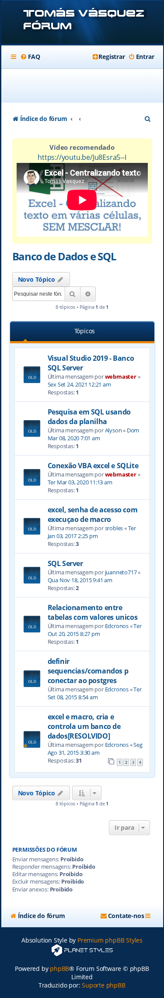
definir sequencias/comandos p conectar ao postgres (88, 670)
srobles (114, 528)
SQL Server (65, 563)
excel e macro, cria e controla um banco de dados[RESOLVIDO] (84, 726)
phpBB (59, 968)
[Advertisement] (87, 86)
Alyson (113, 430)
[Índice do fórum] (82, 22)
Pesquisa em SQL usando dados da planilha (89, 416)
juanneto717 (121, 572)
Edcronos (117, 626)
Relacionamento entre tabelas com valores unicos (93, 612)
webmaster (120, 376)
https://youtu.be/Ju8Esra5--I (82, 157)
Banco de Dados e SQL (64, 256)
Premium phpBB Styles (110, 940)
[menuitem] (30, 57)
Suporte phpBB (103, 985)
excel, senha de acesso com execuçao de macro (93, 514)
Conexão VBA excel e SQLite (93, 465)
